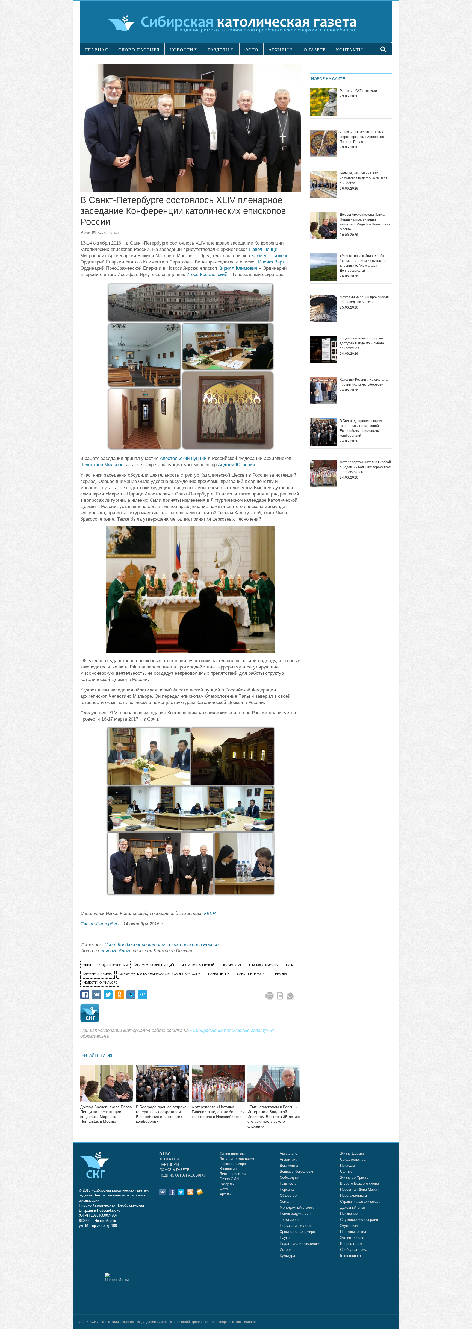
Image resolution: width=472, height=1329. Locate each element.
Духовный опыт (352, 1207)
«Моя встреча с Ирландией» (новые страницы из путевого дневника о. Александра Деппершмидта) (363, 263)
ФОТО (251, 50)
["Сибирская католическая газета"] (235, 23)
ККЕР (210, 913)
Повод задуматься (295, 1213)
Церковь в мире (233, 1164)
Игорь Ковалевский (207, 274)
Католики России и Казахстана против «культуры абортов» (364, 382)
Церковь (280, 973)
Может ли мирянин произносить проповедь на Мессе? (365, 299)
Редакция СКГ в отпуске (358, 91)
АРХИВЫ (279, 50)
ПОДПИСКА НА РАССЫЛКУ (182, 1175)
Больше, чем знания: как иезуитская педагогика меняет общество (363, 178)
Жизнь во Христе (354, 1177)
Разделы (227, 1184)
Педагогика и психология (300, 1244)
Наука (285, 1238)
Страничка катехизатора (360, 1201)
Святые (346, 1171)
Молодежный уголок (297, 1207)
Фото (224, 1189)
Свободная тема (353, 1250)
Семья (285, 1201)
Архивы (226, 1194)
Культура (287, 1256)
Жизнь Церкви (352, 1153)
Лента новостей (233, 1174)
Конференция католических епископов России (159, 973)
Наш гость (288, 1183)
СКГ (87, 233)
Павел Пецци (263, 249)
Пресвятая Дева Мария (359, 1189)
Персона (287, 1189)
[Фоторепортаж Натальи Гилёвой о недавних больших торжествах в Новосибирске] (218, 1086)
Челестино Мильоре (101, 464)
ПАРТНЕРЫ (169, 1165)
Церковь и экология (296, 1226)
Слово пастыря (232, 1154)
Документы (289, 1165)
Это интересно (352, 1238)
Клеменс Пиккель (269, 255)
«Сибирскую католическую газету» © (232, 1030)
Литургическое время (237, 1159)
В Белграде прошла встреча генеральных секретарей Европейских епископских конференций (161, 1114)
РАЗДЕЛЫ (219, 50)
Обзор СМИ (229, 1179)
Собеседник (289, 1177)
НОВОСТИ (181, 50)
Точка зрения (290, 1219)
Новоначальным (353, 1195)
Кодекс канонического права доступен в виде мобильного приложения (362, 343)
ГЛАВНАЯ (96, 50)
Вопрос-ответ (351, 1244)
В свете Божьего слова (359, 1183)
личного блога (115, 951)
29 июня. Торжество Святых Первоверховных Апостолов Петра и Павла (362, 137)
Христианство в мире (297, 1232)
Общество (288, 1195)
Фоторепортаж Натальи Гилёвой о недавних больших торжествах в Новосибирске (218, 1112)
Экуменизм (349, 1226)
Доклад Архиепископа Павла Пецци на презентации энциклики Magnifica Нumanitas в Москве (106, 1114)
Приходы (347, 1165)
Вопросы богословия (297, 1171)
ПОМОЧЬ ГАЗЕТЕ (174, 1170)
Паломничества (353, 1232)
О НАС (164, 1154)
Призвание (349, 1213)
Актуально (288, 1153)
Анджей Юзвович (236, 464)
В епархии (228, 1169)
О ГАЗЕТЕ (315, 50)
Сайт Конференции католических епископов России (161, 944)
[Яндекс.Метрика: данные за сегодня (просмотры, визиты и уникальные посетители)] (117, 1277)
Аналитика (288, 1159)
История (286, 1250)
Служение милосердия (359, 1219)
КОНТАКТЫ (349, 50)
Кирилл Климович (237, 268)
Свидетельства (352, 1159)
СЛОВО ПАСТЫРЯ (139, 50)
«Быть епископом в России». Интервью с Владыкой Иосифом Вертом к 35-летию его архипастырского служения (273, 1116)
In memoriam (350, 1256)
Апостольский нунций (183, 458)
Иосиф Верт (271, 262)
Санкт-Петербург (100, 923)
